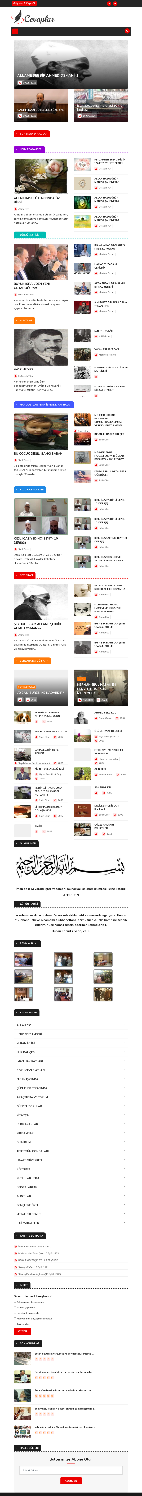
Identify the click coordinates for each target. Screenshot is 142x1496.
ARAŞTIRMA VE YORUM (32, 1097)
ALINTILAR (24, 1196)
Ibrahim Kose (105, 774)
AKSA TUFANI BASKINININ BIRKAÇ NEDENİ (109, 285)
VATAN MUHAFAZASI (106, 349)
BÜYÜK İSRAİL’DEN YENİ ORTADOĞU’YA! (32, 286)
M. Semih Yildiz (26, 376)
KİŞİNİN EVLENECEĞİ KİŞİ (49, 769)
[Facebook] (109, 3)
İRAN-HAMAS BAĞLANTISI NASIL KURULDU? (109, 247)
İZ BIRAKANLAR (27, 1124)
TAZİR (38, 826)
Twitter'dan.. (23, 1324)
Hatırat (82, 679)
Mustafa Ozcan (26, 294)
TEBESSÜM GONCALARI (33, 1151)
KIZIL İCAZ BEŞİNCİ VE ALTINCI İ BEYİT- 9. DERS (108, 558)
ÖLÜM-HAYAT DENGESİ (108, 731)
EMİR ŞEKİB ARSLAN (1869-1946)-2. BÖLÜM (110, 625)
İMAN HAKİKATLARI (30, 1061)
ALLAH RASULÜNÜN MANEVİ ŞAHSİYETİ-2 (106, 199)
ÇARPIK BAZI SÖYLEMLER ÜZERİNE (40, 110)
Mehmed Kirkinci (107, 354)
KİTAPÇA (23, 1115)
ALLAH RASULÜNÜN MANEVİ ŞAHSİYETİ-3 (106, 180)
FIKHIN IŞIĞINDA (27, 1079)
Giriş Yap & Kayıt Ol (24, 3)
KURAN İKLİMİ (26, 1043)
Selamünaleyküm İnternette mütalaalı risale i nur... (64, 1390)
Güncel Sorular (26, 687)
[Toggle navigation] (15, 31)
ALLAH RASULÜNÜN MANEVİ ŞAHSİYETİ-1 (106, 218)
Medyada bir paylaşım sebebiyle (34, 1318)
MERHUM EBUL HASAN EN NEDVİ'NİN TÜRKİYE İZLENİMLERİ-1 (96, 689)
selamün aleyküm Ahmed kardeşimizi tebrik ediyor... (65, 1427)
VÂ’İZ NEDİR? (23, 369)
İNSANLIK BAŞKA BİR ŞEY (109, 434)
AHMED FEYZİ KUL (105, 712)
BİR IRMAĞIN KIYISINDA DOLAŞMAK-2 (48, 808)
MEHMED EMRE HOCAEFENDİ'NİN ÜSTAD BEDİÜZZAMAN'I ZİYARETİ (109, 456)
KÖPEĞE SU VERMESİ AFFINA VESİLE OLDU (47, 714)
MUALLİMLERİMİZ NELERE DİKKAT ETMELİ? (109, 388)
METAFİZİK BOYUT (29, 1214)
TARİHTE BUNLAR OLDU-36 (51, 731)
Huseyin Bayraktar (108, 759)
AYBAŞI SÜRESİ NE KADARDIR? (40, 693)
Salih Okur (23, 460)
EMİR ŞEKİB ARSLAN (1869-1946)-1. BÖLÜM (110, 644)
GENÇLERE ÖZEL (28, 1205)
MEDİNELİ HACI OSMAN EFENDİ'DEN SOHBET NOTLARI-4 (49, 791)
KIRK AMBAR (25, 1133)
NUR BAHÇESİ (26, 1052)
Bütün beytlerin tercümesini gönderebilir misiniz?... (64, 1353)
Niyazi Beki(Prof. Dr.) (50, 774)
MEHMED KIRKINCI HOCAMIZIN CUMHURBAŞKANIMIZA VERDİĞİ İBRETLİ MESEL (108, 420)
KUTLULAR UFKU (28, 1178)
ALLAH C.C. (24, 1025)
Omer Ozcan (105, 718)
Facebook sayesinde (27, 1313)
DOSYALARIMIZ (27, 1187)
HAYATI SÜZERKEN (29, 1160)
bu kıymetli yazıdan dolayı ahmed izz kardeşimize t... (65, 1408)
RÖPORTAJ (24, 1169)
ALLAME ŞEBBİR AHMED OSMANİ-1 (47, 75)
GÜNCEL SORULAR (29, 1106)
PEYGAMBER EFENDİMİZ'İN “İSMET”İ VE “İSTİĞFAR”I (109, 161)
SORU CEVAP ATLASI (31, 1070)
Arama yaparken (25, 1307)
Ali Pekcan (104, 336)
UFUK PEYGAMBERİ (29, 1034)
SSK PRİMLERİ (102, 787)
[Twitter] (115, 3)
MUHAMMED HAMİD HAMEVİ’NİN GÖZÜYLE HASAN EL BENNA (107, 608)
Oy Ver (22, 1331)
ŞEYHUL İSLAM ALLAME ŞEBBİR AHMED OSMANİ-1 (110, 587)
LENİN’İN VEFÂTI (103, 331)
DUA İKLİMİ (24, 1142)
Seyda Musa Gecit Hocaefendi (34, 763)
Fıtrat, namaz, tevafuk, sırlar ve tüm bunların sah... (63, 1372)
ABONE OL (71, 1481)
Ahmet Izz (23, 209)
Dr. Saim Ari (105, 168)
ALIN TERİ (100, 769)
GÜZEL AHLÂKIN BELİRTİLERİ (104, 826)
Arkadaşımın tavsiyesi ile (30, 1302)
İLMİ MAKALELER (28, 1223)
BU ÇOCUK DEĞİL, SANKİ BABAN (38, 454)
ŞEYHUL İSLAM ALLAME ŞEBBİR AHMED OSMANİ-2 (37, 626)
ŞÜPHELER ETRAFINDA (32, 1088)
